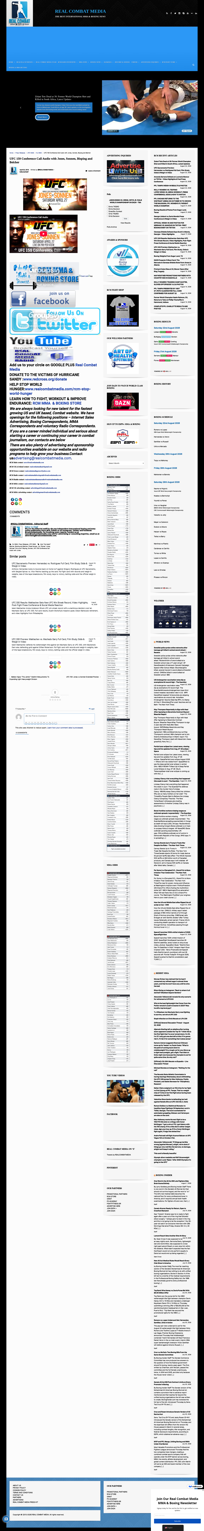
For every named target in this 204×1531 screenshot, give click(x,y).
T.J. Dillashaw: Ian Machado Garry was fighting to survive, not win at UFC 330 (172, 1013)
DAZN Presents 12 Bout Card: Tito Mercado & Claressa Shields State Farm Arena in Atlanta (172, 262)
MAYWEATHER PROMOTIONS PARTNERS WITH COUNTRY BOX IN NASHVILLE (172, 277)
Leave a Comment (94, 171)
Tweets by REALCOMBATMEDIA (119, 1155)
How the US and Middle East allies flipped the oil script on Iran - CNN (172, 903)
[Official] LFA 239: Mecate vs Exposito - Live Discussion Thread (171, 1062)
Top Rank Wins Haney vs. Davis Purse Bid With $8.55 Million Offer (171, 1291)
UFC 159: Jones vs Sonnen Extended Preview (82, 677)
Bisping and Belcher (21, 546)
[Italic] (29, 722)
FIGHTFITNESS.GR (114, 1204)
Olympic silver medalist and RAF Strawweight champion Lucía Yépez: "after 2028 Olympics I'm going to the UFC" (172, 1159)
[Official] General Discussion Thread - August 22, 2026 (171, 1024)
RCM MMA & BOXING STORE (57, 403)
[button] (20, 107)
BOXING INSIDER (164, 1175)
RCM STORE (111, 1196)
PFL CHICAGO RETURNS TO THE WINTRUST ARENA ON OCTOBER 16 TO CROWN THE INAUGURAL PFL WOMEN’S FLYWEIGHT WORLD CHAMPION (172, 202)
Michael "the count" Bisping (18, 548)
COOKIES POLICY (19, 1490)
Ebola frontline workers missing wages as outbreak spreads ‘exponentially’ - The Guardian (172, 812)
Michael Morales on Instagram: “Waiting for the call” (172, 1069)
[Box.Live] (162, 370)
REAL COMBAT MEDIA (80, 11)
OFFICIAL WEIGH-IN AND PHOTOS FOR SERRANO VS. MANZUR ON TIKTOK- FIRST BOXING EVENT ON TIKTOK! (170, 225)
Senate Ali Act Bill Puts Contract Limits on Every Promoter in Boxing (172, 1383)
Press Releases (20, 153)
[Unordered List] (41, 722)
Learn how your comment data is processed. (65, 728)
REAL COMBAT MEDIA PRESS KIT (25, 1502)
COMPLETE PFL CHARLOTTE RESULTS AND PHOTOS (171, 307)
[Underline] (32, 722)
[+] (56, 722)
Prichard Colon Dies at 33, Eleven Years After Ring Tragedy (171, 270)
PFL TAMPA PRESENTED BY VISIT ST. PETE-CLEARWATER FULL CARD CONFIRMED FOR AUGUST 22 (168, 290)
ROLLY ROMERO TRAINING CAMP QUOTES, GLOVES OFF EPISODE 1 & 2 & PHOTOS (170, 283)
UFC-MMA (30, 153)
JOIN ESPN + (112, 1208)
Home (11, 153)
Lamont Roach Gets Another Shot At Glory (170, 1236)
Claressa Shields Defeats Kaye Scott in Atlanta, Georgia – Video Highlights (172, 233)
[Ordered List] (38, 722)
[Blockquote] (43, 722)
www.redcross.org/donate (45, 379)
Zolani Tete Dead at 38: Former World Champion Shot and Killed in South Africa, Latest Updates (172, 162)
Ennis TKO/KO (114, 207)
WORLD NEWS (162, 641)
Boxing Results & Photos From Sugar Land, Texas (170, 211)
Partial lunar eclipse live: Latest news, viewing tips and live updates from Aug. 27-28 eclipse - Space (172, 748)
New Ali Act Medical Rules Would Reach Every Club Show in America (171, 1262)
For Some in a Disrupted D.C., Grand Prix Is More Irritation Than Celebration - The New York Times (172, 872)
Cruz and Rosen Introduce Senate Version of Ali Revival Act (172, 1413)
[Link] (49, 722)
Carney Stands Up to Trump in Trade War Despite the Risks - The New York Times (169, 844)
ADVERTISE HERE (113, 1206)
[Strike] (35, 722)
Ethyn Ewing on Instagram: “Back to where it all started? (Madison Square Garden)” (172, 991)
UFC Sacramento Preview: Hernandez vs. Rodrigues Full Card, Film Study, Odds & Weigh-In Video (62, 95)
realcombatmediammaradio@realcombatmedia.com (43, 479)
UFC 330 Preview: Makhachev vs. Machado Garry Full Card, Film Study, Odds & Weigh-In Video (171, 249)
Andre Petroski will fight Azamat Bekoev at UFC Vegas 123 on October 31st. (172, 1137)
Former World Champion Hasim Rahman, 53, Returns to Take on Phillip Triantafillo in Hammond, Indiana (171, 299)
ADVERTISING (18, 1500)
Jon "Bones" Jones (44, 546)
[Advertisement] (102, 42)
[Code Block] (46, 722)
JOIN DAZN (111, 1211)
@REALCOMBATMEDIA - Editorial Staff (29, 523)
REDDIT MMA (162, 973)
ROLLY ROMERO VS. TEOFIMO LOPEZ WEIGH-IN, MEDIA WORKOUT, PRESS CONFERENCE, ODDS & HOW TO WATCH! (171, 192)
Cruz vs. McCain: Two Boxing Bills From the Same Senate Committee (170, 1353)
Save (92, 544)
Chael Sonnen (32, 546)
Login (92, 709)
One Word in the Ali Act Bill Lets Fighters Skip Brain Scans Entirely (171, 1182)
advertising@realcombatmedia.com (42, 458)
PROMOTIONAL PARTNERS (117, 1194)
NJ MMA (39, 153)
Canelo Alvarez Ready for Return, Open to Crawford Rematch (170, 1209)
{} (52, 722)
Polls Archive (112, 227)
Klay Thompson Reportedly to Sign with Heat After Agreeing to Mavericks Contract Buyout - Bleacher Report (172, 711)
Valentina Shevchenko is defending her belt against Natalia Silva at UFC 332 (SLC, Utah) (171, 1100)
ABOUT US (17, 1485)
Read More (42, 119)
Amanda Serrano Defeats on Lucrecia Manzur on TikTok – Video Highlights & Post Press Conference (171, 179)
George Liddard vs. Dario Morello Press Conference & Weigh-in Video (169, 217)
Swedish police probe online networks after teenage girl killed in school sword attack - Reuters (170, 650)
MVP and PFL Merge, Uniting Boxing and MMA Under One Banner (172, 1443)
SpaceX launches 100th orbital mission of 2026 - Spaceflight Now (172, 933)
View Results (125, 223)
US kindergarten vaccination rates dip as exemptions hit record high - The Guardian (170, 681)
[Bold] (26, 722)
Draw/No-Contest (115, 211)
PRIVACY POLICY (19, 1488)
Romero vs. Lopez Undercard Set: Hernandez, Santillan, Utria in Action (171, 1321)
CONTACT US (18, 1495)
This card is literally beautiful (165, 1153)
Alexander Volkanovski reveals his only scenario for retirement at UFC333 (172, 998)
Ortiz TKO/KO (114, 214)
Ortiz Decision (114, 216)
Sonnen (30, 548)
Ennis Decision (114, 209)
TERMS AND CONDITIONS (23, 1493)
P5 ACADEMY (112, 1201)
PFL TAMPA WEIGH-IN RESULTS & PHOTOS (170, 186)
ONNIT (109, 1199)
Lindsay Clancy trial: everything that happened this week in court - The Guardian (172, 780)
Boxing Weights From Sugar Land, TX (168, 256)
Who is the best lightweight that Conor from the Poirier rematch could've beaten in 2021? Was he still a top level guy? (172, 1005)
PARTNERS (17, 1497)
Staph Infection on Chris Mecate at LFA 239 (170, 1019)
